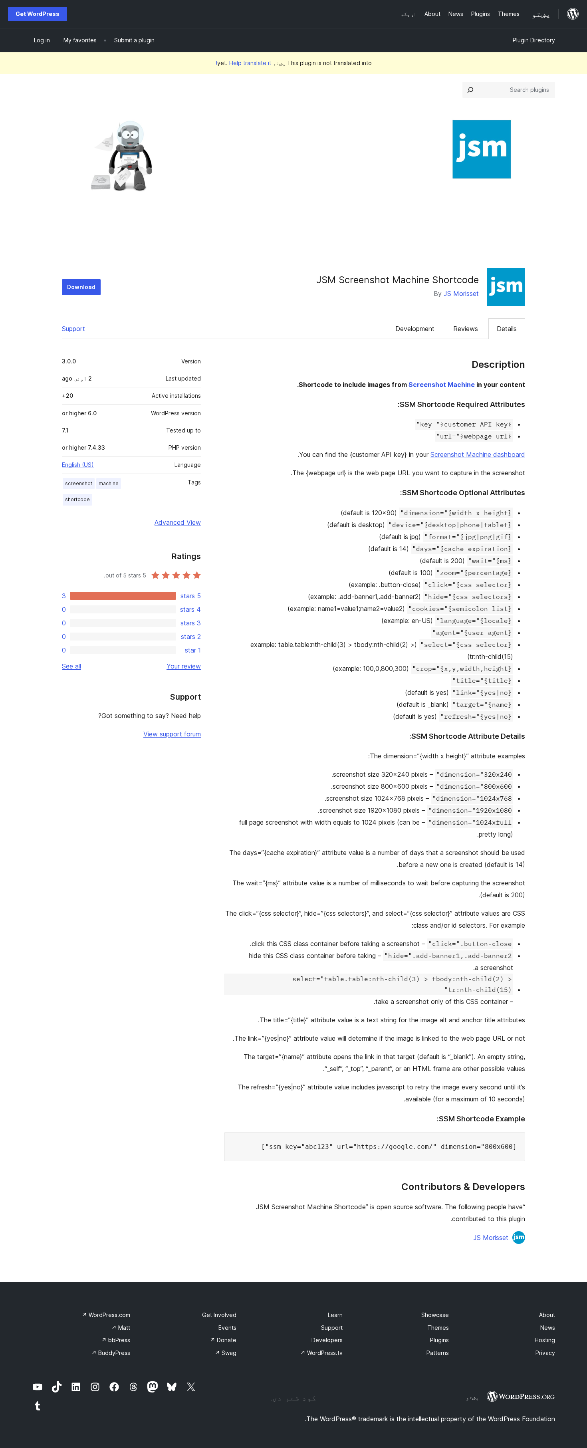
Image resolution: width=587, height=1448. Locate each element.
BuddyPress (110, 1352)
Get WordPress (37, 13)
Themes (438, 1327)
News (547, 1327)
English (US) (78, 464)
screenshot (78, 483)
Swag (225, 1352)
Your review (184, 666)
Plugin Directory (534, 40)
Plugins (439, 1340)
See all (71, 666)
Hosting (545, 1340)
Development (414, 329)
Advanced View (178, 522)
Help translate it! (243, 63)
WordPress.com (106, 1314)
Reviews (465, 329)
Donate (223, 1340)
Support (73, 329)
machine (109, 483)
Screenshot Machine (442, 385)
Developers (327, 1340)
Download (81, 287)
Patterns (437, 1352)
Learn (335, 1314)
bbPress (115, 1340)
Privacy (545, 1352)
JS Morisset (461, 294)
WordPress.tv (321, 1352)
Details (507, 329)
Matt (120, 1327)
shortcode (77, 499)
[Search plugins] (470, 90)
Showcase (435, 1314)
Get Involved (219, 1314)
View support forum (172, 734)
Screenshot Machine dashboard (477, 454)
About (547, 1314)
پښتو (472, 1397)
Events (227, 1327)
